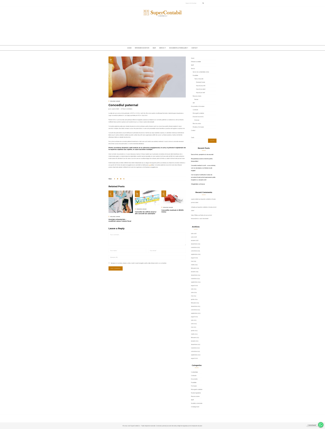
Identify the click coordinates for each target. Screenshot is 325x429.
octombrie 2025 (195, 251)
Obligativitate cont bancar (198, 184)
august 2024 (194, 285)
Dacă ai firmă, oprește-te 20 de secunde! (202, 154)
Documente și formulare (178, 48)
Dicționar (196, 120)
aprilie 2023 (194, 330)
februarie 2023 (195, 337)
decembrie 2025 (195, 244)
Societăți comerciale (196, 403)
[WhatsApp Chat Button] (320, 424)
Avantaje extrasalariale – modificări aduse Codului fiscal (120, 220)
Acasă (129, 48)
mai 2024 (193, 296)
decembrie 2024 (195, 275)
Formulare (194, 386)
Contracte (195, 109)
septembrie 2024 (195, 282)
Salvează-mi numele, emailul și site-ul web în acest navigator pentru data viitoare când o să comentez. (139, 263)
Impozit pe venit (200, 92)
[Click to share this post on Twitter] (117, 179)
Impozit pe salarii (200, 89)
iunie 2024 (194, 292)
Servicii (162, 48)
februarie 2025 (195, 268)
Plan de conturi (197, 123)
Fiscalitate (195, 75)
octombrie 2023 (195, 309)
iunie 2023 (194, 323)
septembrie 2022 (195, 355)
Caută (192, 137)
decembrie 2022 (195, 344)
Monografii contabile (198, 113)
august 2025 (194, 257)
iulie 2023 (193, 320)
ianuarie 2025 (194, 271)
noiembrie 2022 (195, 348)
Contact (194, 48)
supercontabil (195, 199)
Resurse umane (115, 101)
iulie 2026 (193, 233)
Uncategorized (195, 406)
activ (150, 165)
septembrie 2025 (195, 254)
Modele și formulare (198, 127)
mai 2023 (193, 327)
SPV (194, 103)
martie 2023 (194, 334)
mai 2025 (193, 261)
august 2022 (194, 358)
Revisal (196, 99)
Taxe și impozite (198, 78)
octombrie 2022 (195, 351)
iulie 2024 (193, 289)
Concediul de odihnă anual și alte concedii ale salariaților (145, 212)
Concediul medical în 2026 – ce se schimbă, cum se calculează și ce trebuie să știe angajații (203, 168)
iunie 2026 (194, 237)
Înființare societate (142, 48)
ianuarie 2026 (194, 240)
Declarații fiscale (200, 82)
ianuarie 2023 (194, 341)
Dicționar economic (198, 116)
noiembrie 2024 (195, 278)
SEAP (154, 48)
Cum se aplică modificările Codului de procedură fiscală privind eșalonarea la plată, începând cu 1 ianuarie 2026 (203, 177)
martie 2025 (194, 264)
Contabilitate (194, 372)
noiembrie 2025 (195, 247)
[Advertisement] (162, 32)
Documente (194, 379)
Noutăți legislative (196, 393)
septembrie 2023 (195, 313)
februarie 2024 (195, 303)
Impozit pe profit (200, 85)
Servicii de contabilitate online (201, 72)
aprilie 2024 (194, 299)
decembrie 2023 (195, 306)
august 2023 (194, 316)
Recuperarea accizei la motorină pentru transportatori (202, 160)
